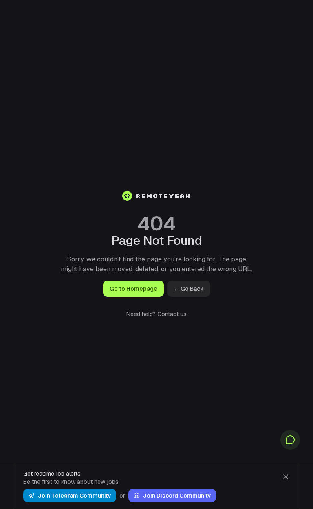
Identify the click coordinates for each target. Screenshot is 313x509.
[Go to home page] (127, 196)
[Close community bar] (286, 477)
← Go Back (189, 288)
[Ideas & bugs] (290, 440)
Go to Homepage (133, 288)
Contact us (172, 314)
